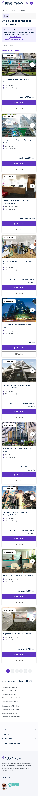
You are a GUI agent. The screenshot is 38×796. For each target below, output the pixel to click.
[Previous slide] (5, 64)
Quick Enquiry (18, 102)
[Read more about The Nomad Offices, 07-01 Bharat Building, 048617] (19, 526)
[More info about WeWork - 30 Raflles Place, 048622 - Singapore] (19, 445)
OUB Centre (22, 10)
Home (3, 10)
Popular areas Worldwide (11, 743)
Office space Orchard (9, 694)
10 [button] (17, 404)
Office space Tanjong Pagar (11, 716)
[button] (7, 395)
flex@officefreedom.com (13, 39)
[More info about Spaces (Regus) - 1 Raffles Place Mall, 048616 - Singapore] (19, 75)
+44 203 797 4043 (20, 279)
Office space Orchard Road (11, 698)
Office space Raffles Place (10, 706)
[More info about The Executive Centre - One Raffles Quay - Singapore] (19, 320)
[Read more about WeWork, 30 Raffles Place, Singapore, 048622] (19, 462)
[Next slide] (32, 64)
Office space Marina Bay (10, 691)
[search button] (22, 3)
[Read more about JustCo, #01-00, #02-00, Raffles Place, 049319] (19, 275)
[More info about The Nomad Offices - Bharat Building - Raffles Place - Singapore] (19, 508)
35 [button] (20, 395)
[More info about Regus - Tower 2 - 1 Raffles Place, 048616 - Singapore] (19, 136)
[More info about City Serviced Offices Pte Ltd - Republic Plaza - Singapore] (19, 571)
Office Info (19, 108)
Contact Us (6, 777)
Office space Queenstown (10, 701)
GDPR (4, 729)
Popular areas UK (8, 739)
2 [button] (28, 402)
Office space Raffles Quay (10, 709)
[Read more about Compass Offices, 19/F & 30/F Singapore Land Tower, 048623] (19, 399)
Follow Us (5, 734)
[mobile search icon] (31, 3)
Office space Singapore (9, 713)
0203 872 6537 (15, 37)
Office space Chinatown (10, 687)
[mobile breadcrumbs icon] (36, 3)
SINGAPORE (12, 10)
